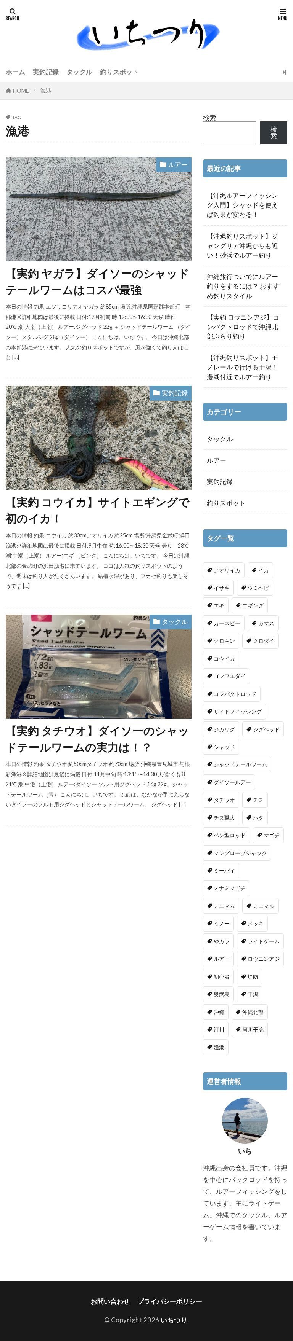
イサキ (222, 587)
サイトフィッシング (238, 711)
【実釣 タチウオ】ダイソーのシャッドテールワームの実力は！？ (97, 738)
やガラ (222, 941)
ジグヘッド (266, 729)
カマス (266, 623)
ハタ (258, 817)
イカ (263, 570)
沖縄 (219, 1012)
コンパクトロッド (235, 694)
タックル (79, 72)
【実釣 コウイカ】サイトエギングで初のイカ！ (98, 510)
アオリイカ (227, 570)
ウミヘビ (258, 587)
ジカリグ (224, 729)
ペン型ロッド (230, 835)
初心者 (222, 976)
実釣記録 (46, 72)
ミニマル (263, 906)
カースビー (227, 623)
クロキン (224, 640)
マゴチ (272, 835)
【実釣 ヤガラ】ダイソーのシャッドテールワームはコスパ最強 (97, 281)
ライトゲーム (264, 941)
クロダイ (263, 640)
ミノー (222, 923)
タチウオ (224, 799)
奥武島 (222, 994)
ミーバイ (224, 870)
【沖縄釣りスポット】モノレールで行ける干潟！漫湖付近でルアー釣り (242, 367)
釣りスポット (119, 72)
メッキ (256, 923)
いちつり (174, 1320)
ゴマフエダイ (230, 676)
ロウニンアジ (264, 959)
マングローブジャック (240, 853)
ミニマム (224, 906)
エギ (219, 605)
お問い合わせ (110, 1301)
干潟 (253, 994)
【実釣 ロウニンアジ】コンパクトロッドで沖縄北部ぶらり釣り (243, 326)
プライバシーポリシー (169, 1301)
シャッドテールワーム (240, 764)
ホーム (15, 72)
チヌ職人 (224, 817)
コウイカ (224, 658)
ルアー (178, 165)
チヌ (258, 799)
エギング (253, 605)
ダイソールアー (232, 782)
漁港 (45, 90)
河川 (219, 1029)
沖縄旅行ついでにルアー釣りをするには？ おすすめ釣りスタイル (243, 285)
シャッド (224, 747)
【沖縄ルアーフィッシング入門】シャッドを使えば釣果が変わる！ (242, 204)
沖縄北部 (253, 1012)
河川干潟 (253, 1029)
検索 (209, 118)
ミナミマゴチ (230, 888)
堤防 (253, 976)
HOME (21, 91)
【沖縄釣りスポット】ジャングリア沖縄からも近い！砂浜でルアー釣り (242, 245)
